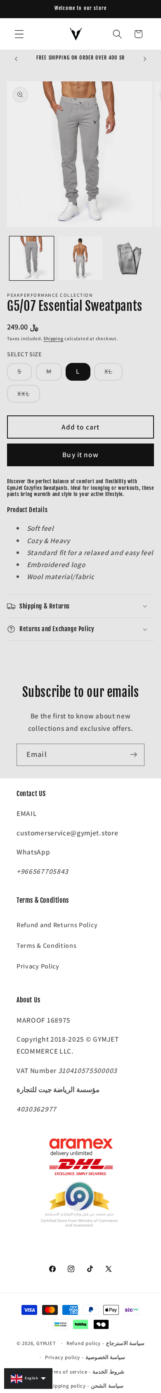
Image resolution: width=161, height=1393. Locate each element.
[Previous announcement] (16, 59)
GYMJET (46, 1343)
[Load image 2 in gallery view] (80, 258)
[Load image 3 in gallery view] (129, 258)
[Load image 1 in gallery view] (31, 258)
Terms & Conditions (46, 945)
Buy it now (80, 454)
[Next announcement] (145, 59)
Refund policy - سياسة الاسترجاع (105, 1343)
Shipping (53, 338)
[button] (19, 34)
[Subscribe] (133, 755)
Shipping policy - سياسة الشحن (85, 1385)
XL (113, 374)
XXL (28, 396)
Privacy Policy (38, 966)
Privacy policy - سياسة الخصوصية (85, 1357)
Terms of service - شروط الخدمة (85, 1371)
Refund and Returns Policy (57, 925)
